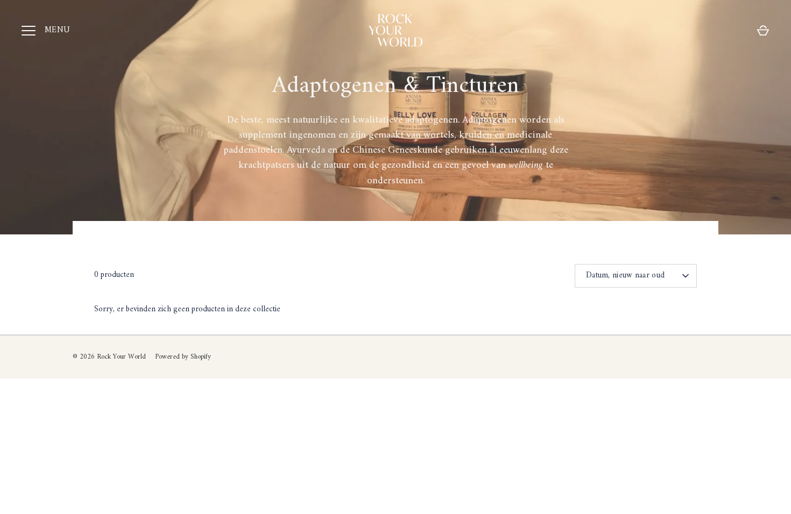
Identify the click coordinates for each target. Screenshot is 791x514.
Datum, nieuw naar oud (625, 275)
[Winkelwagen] (763, 30)
